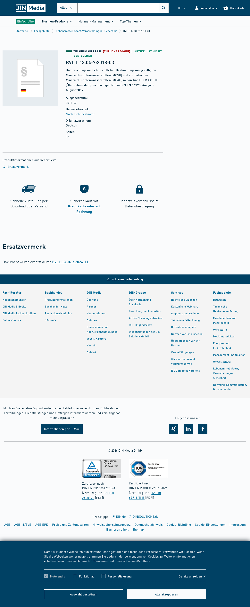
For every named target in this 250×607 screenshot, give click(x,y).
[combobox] (123, 8)
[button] (205, 8)
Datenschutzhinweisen (92, 561)
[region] (125, 567)
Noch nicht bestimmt (80, 114)
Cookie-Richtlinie (138, 561)
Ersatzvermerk (18, 166)
